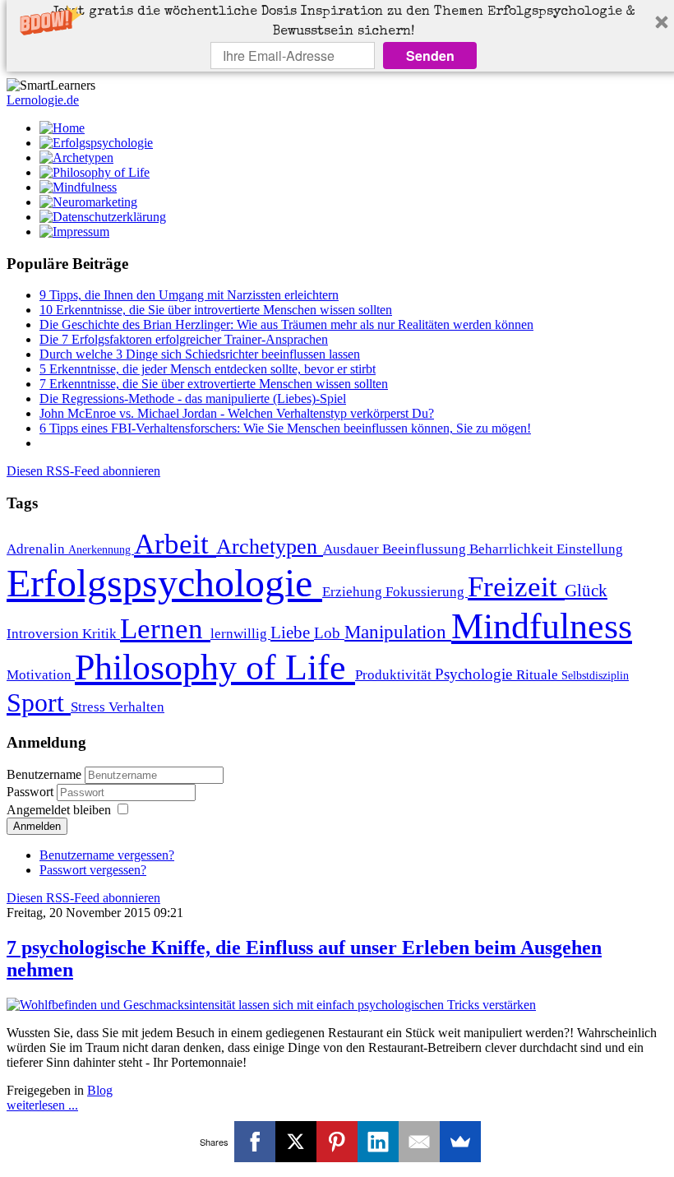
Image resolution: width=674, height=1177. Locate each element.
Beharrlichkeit (512, 549)
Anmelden (37, 826)
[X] (295, 1141)
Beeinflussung (425, 549)
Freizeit (516, 586)
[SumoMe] (460, 1141)
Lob (329, 633)
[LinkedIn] (378, 1141)
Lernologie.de (43, 100)
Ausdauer (352, 549)
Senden (430, 55)
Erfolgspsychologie (164, 583)
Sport (39, 702)
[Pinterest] (337, 1141)
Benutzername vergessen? (106, 855)
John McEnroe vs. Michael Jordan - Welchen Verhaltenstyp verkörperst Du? (236, 413)
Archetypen (269, 546)
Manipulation (397, 631)
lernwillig (240, 634)
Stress (89, 707)
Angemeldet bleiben (59, 810)
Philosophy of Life (215, 667)
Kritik (101, 634)
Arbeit (175, 543)
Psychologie (475, 674)
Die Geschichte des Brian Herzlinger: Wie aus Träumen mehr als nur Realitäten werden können (286, 324)
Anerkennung (101, 549)
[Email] (419, 1141)
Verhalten (136, 707)
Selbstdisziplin (595, 675)
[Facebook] (254, 1141)
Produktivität (395, 675)
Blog (100, 1090)
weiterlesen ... (42, 1105)
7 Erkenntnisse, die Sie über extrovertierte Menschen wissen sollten (213, 384)
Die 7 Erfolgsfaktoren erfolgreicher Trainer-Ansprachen (183, 339)
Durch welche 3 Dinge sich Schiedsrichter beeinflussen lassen (199, 354)
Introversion (44, 634)
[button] (343, 22)
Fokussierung (426, 592)
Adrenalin (37, 549)
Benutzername (44, 774)
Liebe (292, 632)
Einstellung (589, 549)
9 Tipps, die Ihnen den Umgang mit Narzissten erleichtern (189, 295)
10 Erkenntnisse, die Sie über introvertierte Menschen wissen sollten (215, 310)
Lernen (165, 628)
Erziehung (353, 592)
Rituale (538, 675)
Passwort (32, 792)
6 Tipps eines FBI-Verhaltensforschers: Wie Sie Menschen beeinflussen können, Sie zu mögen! (285, 428)
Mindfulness (541, 626)
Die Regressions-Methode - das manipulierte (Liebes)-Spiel (192, 398)
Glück (586, 590)
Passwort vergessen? (92, 870)
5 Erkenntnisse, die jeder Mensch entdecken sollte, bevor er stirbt (207, 369)
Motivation (41, 675)
